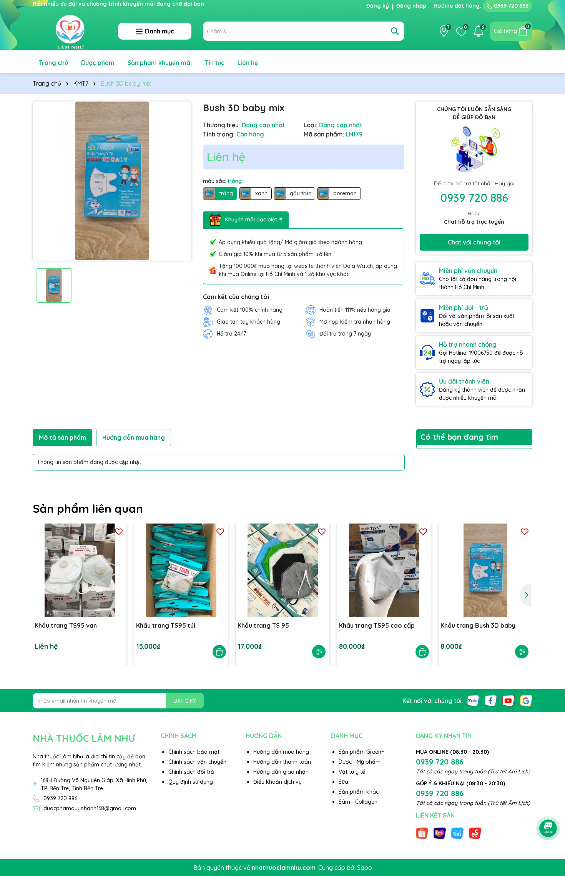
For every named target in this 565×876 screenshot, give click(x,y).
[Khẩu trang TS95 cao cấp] (384, 570)
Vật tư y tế (352, 771)
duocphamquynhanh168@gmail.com (89, 808)
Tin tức (214, 62)
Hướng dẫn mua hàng (281, 751)
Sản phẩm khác (359, 791)
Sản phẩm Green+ (361, 751)
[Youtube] (508, 700)
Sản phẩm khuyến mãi (160, 62)
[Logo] (69, 30)
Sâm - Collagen (358, 801)
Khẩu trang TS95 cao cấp (377, 625)
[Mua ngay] (219, 651)
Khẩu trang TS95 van (66, 625)
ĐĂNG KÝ (184, 700)
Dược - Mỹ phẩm (360, 761)
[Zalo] (473, 700)
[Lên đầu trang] (548, 806)
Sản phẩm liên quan (88, 508)
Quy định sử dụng (190, 781)
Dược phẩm (98, 62)
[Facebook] (491, 700)
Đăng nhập (411, 5)
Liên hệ (248, 62)
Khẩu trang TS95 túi (165, 625)
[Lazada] (440, 832)
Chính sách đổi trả (191, 771)
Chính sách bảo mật (193, 751)
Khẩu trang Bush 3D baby (477, 625)
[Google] (526, 700)
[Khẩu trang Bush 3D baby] (485, 570)
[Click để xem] (112, 180)
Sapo (364, 867)
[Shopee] (422, 832)
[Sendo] (475, 832)
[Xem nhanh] (319, 651)
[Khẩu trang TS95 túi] (181, 570)
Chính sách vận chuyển (197, 761)
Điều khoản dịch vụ (277, 781)
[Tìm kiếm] (394, 31)
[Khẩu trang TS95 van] (79, 570)
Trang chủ (53, 62)
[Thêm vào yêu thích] (119, 531)
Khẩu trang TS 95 (263, 625)
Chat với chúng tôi (474, 242)
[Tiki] (457, 832)
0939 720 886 (510, 5)
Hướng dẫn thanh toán (282, 761)
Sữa (343, 781)
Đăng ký (377, 5)
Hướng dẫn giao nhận (281, 771)
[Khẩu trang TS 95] (282, 570)
